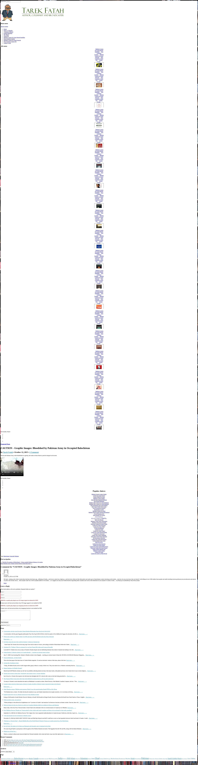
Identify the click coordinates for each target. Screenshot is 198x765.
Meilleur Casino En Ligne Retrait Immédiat (14, 37)
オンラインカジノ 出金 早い (99, 518)
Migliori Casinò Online (99, 550)
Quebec (160, 758)
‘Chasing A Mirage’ (8, 32)
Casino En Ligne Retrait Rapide (99, 532)
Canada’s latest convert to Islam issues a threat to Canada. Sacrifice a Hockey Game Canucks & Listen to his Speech (32, 684)
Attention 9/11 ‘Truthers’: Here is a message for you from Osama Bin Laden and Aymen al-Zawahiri (28, 647)
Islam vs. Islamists (8, 30)
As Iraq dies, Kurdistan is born (11, 663)
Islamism (84, 758)
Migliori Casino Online (99, 498)
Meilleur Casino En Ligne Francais (12, 40)
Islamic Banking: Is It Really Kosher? (13, 668)
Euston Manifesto (8, 33)
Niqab (133, 758)
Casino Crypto (7, 43)
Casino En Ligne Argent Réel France (99, 546)
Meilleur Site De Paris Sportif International (99, 512)
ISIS (68, 758)
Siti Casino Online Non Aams (99, 507)
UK (11, 760)
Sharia (179, 758)
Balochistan (6, 556)
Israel (93, 758)
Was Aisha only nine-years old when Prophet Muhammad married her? (25, 740)
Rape (166, 758)
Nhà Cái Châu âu (99, 520)
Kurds (105, 758)
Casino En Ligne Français (99, 543)
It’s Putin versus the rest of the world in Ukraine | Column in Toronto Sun (21, 642)
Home (5, 29)
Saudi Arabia (172, 758)
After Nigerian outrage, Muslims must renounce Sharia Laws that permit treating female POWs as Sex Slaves (30, 689)
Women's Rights (19, 760)
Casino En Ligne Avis (99, 534)
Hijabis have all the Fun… (10, 731)
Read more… (83, 634)
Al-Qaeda (8, 758)
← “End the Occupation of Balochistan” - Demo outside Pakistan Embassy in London (22, 562)
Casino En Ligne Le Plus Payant (99, 553)
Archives (3, 751)
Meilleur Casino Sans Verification (99, 521)
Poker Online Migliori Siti (99, 549)
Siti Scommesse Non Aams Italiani (99, 505)
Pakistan (17, 556)
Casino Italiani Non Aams (99, 540)
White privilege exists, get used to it (12, 699)
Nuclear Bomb (138, 758)
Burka (31, 758)
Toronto (8, 760)
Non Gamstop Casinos (9, 39)
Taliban (193, 758)
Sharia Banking (184, 758)
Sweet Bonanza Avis (99, 514)
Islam (73, 758)
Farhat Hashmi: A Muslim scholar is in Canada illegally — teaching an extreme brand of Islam (27, 652)
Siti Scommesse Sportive (99, 538)
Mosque (108, 758)
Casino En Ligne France (99, 495)
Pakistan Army (152, 758)
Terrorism (3, 760)
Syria (189, 758)
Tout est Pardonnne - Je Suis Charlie (12, 657)
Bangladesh (26, 758)
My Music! (6, 34)
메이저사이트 (99, 542)
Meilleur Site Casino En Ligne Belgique (99, 502)
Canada (35, 758)
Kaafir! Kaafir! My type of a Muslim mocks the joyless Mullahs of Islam (21, 694)
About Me (6, 36)
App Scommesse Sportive (99, 508)
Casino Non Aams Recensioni (99, 539)
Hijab (50, 758)
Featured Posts (5, 444)
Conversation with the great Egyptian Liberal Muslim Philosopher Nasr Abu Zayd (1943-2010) (27, 631)
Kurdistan (101, 758)
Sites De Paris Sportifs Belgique (99, 500)
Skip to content (4, 26)
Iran (64, 758)
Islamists (89, 758)
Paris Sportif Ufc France (99, 515)
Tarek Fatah (8, 452)
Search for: (3, 1)
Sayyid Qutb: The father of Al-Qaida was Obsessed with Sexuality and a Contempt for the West (27, 726)
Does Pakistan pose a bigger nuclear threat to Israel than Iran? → (16, 563)
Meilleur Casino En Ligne (99, 511)
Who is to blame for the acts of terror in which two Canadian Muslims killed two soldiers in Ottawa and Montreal (31, 705)
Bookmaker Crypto (99, 509)
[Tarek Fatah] (32, 20)
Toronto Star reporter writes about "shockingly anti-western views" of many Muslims (24, 673)
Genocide (12, 556)
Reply (5, 583)
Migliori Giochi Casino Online (99, 494)
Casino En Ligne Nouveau (99, 525)
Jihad (97, 758)
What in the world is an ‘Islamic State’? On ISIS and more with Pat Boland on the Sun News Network (29, 636)
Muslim (113, 758)
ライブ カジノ (99, 516)
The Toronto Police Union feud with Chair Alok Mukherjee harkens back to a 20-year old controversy (29, 678)
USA (14, 760)
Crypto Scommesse (99, 528)
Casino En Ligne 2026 (99, 527)
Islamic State (77, 758)
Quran (164, 758)
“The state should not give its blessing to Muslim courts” (17, 715)
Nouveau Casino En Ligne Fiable (99, 524)
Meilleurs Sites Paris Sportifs (99, 522)
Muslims (128, 758)
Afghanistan (3, 758)
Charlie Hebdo (41, 758)
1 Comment (34, 452)
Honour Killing (55, 758)
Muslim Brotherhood (120, 758)
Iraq (66, 758)
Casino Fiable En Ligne (99, 497)
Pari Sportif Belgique (99, 501)
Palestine (157, 758)
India (60, 758)
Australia (12, 758)
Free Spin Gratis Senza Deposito (99, 536)
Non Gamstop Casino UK (10, 41)
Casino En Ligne (99, 529)
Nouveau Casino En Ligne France (99, 548)
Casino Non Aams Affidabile (99, 535)
